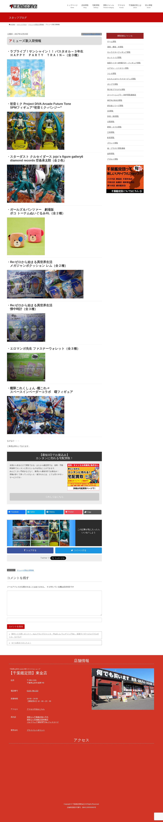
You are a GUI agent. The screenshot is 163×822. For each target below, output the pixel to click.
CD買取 (110, 111)
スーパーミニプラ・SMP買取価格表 (121, 95)
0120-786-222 (32, 691)
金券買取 (110, 154)
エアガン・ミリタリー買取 (118, 68)
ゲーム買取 (111, 41)
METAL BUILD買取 (114, 100)
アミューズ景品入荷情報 (91, 34)
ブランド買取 (112, 143)
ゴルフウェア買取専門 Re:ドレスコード (43, 722)
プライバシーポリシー (36, 730)
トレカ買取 (111, 73)
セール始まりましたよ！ (21, 643)
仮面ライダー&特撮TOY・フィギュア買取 (124, 63)
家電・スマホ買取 (114, 127)
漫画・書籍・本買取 (115, 47)
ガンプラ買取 (112, 84)
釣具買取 (110, 138)
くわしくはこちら (54, 497)
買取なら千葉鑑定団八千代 (37, 717)
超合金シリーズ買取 (115, 106)
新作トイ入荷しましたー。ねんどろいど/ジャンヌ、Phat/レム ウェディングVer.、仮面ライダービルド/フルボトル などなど (54, 635)
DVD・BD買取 (113, 116)
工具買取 (110, 132)
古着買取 (110, 122)
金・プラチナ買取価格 (116, 148)
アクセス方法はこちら (36, 709)
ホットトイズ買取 (114, 57)
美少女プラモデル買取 (116, 89)
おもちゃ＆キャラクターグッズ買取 (121, 79)
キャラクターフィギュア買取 (118, 52)
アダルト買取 (112, 159)
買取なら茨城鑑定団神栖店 (37, 720)
